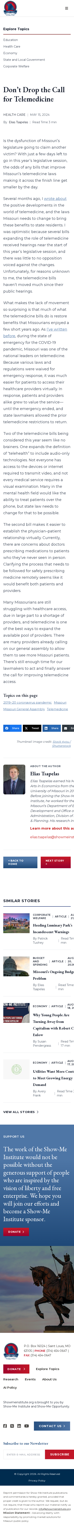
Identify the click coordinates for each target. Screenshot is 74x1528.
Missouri (60, 702)
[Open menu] (66, 8)
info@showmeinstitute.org (55, 1508)
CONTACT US (50, 1426)
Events (30, 1379)
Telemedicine (57, 709)
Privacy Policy (37, 1480)
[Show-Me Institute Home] (10, 8)
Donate (14, 1231)
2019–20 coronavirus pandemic (27, 702)
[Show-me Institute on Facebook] (5, 1426)
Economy (10, 53)
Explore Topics (47, 1369)
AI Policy (10, 1387)
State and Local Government (24, 60)
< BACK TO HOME (15, 862)
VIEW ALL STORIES (19, 1112)
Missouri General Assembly (24, 709)
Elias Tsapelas (18, 122)
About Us (49, 1379)
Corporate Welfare (16, 66)
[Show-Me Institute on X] (12, 1426)
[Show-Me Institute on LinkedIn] (19, 1426)
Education (10, 40)
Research (10, 1379)
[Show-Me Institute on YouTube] (26, 1426)
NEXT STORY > (55, 862)
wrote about (55, 198)
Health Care (11, 46)
